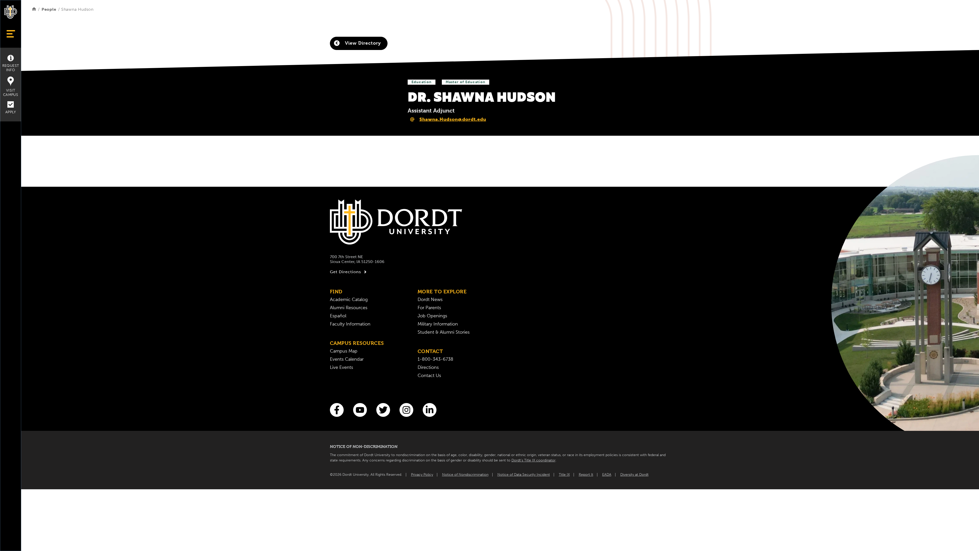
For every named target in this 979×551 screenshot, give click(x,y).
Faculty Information (350, 324)
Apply (10, 112)
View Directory (362, 43)
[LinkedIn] (429, 410)
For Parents (429, 307)
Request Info (10, 68)
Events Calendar (347, 359)
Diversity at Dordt (634, 474)
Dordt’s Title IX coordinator (533, 460)
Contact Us (429, 375)
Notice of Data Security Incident (523, 474)
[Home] (34, 9)
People (49, 9)
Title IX (564, 474)
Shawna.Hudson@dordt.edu (452, 119)
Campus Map (343, 351)
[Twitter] (383, 410)
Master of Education (466, 82)
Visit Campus (10, 92)
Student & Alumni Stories (444, 332)
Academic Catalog (349, 299)
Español (338, 316)
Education (421, 82)
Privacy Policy (422, 474)
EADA (606, 474)
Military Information (438, 324)
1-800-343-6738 (435, 359)
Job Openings (432, 316)
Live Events (341, 367)
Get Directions (345, 271)
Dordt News (430, 299)
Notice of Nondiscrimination (465, 474)
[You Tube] (360, 410)
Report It (586, 474)
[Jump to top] (10, 539)
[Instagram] (406, 410)
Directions (428, 367)
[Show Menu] (10, 34)
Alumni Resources (348, 307)
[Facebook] (337, 410)
